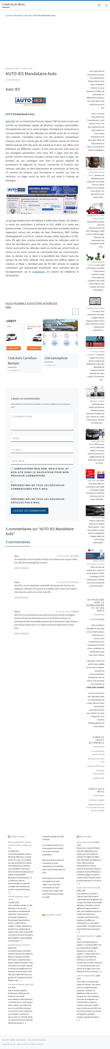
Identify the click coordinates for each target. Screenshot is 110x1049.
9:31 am (75, 582)
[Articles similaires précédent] (68, 311)
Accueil (9, 15)
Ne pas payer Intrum (85, 842)
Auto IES (10, 121)
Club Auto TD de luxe (95, 766)
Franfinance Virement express (19, 984)
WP (14, 1044)
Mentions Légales (96, 800)
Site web (18, 461)
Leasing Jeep (98, 778)
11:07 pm (74, 556)
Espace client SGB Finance (87, 887)
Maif (71, 156)
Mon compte (85, 836)
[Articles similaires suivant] (75, 311)
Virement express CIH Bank (18, 945)
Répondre (21, 568)
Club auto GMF (94, 480)
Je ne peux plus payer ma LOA (97, 753)
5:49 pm (75, 612)
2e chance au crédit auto (96, 760)
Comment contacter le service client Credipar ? (95, 351)
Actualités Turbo (53, 914)
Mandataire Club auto (22, 15)
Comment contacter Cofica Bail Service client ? (95, 172)
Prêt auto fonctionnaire (98, 772)
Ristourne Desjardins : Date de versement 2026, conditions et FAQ (20, 845)
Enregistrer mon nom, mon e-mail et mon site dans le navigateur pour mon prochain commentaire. (40, 472)
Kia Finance (96, 517)
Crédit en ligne (17, 836)
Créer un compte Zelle (85, 975)
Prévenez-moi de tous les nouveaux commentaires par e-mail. (38, 487)
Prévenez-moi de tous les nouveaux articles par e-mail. (38, 501)
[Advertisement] (55, 41)
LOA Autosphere (56, 358)
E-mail (17, 450)
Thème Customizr (37, 1044)
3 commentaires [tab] (18, 542)
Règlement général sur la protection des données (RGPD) (95, 807)
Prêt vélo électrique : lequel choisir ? (18, 898)
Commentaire (22, 416)
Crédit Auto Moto (17, 1040)
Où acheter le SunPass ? (86, 936)
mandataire (38, 271)
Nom (15, 438)
